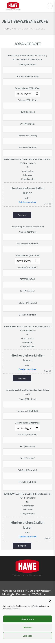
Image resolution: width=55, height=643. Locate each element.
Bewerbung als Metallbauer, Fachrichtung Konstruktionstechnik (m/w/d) (27, 57)
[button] (50, 600)
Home (7, 28)
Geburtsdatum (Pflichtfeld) (27, 88)
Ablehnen (27, 627)
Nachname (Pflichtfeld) (27, 76)
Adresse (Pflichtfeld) (27, 100)
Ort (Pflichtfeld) (27, 123)
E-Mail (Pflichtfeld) (28, 147)
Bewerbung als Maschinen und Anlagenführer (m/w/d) (27, 392)
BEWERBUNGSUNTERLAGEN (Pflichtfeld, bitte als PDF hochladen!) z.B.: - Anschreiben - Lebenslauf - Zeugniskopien (27, 169)
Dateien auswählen (27, 202)
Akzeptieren (27, 619)
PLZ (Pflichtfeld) (27, 112)
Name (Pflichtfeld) (27, 64)
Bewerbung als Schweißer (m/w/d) (27, 226)
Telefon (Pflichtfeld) (27, 135)
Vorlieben (27, 635)
